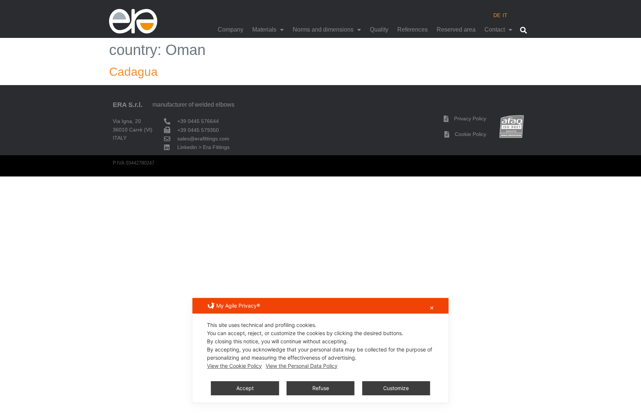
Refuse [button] (320, 388)
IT (505, 15)
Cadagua (133, 71)
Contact (494, 29)
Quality (379, 29)
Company (230, 29)
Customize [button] (396, 388)
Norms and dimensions (323, 29)
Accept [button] (245, 388)
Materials (264, 29)
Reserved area (456, 29)
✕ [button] (432, 308)
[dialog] (320, 350)
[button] (523, 30)
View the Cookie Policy (234, 366)
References (412, 29)
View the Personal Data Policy (302, 366)
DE (496, 15)
